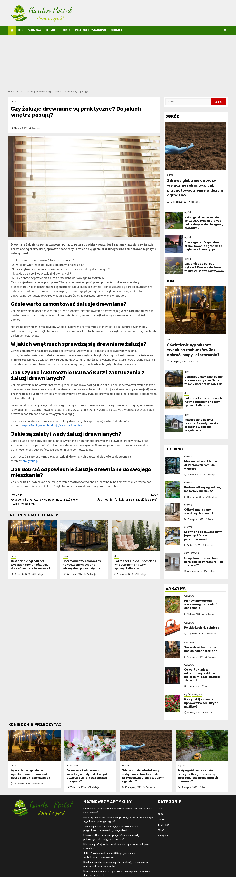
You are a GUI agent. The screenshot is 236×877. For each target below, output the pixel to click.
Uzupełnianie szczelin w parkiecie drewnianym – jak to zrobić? (203, 562)
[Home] (12, 30)
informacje (73, 765)
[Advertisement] (118, 60)
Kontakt (116, 30)
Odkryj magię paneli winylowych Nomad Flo (200, 511)
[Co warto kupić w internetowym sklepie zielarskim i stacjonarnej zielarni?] (172, 675)
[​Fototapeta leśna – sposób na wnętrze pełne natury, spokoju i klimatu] (136, 535)
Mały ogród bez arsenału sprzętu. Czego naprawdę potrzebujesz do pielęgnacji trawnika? (204, 223)
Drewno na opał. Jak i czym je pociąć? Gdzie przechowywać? (203, 535)
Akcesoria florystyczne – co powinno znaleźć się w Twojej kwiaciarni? (44, 499)
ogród (66, 30)
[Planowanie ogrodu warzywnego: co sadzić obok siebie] (172, 604)
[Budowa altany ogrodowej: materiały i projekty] (172, 489)
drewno (51, 30)
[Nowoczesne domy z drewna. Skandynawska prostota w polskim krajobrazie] (174, 423)
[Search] (225, 30)
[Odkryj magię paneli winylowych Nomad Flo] (172, 512)
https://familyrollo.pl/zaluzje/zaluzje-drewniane (52, 425)
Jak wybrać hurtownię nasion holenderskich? (200, 649)
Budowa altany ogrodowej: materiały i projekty (203, 489)
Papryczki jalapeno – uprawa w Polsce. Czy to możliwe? (201, 703)
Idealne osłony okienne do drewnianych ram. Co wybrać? (202, 465)
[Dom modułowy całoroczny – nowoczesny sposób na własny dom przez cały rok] (84, 535)
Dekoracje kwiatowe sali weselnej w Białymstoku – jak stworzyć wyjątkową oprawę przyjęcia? (87, 776)
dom (20, 30)
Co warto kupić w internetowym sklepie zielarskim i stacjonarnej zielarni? (202, 675)
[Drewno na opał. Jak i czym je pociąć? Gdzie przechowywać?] (172, 536)
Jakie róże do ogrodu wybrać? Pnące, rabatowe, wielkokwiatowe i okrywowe (204, 267)
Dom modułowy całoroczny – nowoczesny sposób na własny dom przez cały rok (83, 564)
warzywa (34, 30)
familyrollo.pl (29, 461)
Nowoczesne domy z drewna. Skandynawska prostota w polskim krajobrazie (201, 425)
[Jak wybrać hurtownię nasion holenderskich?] (172, 649)
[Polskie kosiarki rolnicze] (172, 628)
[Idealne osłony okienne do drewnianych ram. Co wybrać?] (172, 465)
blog (160, 808)
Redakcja (36, 128)
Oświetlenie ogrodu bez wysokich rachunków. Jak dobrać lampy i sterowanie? (30, 564)
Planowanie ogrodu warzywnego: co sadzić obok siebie (200, 604)
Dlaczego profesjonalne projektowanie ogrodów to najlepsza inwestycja (203, 246)
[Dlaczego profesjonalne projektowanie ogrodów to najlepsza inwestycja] (174, 244)
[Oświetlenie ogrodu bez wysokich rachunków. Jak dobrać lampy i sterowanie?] (32, 535)
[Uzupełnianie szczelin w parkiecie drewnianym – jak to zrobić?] (172, 562)
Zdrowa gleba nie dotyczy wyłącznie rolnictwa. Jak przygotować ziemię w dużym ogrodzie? (195, 188)
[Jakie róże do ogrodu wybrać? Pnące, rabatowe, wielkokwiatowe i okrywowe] (174, 265)
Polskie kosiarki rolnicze (201, 627)
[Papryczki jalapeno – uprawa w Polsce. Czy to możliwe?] (172, 703)
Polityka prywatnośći (90, 30)
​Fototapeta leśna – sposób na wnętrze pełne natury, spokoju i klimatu (135, 564)
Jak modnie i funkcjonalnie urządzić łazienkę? (127, 497)
